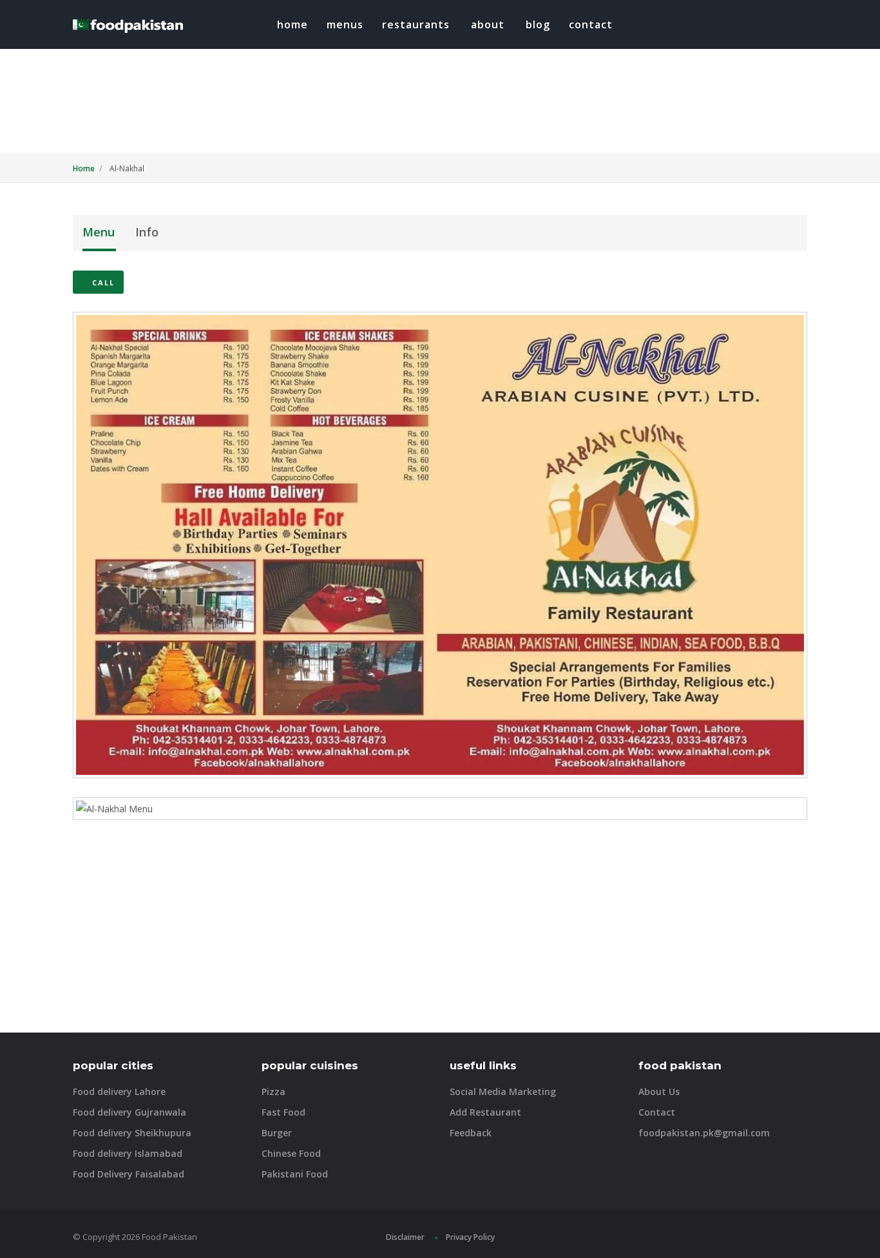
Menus (345, 24)
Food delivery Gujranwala (129, 1112)
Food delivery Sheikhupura (132, 1133)
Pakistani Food (295, 1174)
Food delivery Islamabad (127, 1153)
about (487, 24)
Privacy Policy (470, 1237)
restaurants (416, 24)
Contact (591, 24)
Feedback (471, 1133)
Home (292, 24)
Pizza (273, 1091)
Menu (98, 232)
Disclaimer (405, 1237)
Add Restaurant (485, 1112)
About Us (659, 1091)
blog (538, 24)
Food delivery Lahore (119, 1091)
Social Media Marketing (503, 1091)
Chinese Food (291, 1153)
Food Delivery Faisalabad (128, 1174)
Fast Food (283, 1112)
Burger (277, 1133)
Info (146, 232)
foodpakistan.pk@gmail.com (704, 1133)
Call (102, 282)
